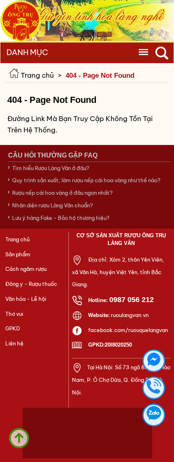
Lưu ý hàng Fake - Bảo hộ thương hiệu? (60, 218)
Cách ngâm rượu (26, 269)
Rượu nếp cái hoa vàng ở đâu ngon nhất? (62, 192)
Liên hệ (14, 343)
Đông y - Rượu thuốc (31, 284)
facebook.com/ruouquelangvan (128, 330)
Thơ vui (14, 314)
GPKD (12, 328)
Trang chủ (36, 75)
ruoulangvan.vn (130, 315)
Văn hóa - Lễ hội (25, 299)
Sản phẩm (17, 254)
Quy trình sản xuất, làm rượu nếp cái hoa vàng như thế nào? (86, 180)
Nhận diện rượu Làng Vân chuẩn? (52, 205)
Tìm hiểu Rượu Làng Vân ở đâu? (50, 168)
